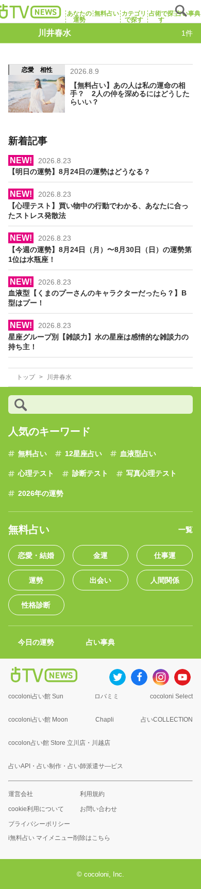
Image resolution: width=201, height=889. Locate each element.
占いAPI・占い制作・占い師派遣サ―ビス (65, 766)
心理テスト (36, 473)
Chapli (104, 719)
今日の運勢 (36, 642)
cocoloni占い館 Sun (35, 696)
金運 (100, 555)
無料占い (32, 453)
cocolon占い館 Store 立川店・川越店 (59, 742)
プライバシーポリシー (39, 824)
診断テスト (90, 473)
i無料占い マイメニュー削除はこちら (59, 837)
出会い (100, 580)
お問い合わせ (98, 809)
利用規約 (92, 794)
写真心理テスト (151, 473)
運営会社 (20, 794)
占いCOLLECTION (167, 719)
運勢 (36, 580)
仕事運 (165, 555)
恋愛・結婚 (36, 555)
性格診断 (36, 605)
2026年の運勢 (40, 493)
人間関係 (164, 580)
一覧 (185, 529)
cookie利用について (36, 809)
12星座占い (83, 453)
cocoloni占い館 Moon (38, 719)
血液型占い (138, 453)
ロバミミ (106, 696)
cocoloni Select (171, 696)
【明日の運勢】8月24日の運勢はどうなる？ (79, 171)
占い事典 (100, 642)
